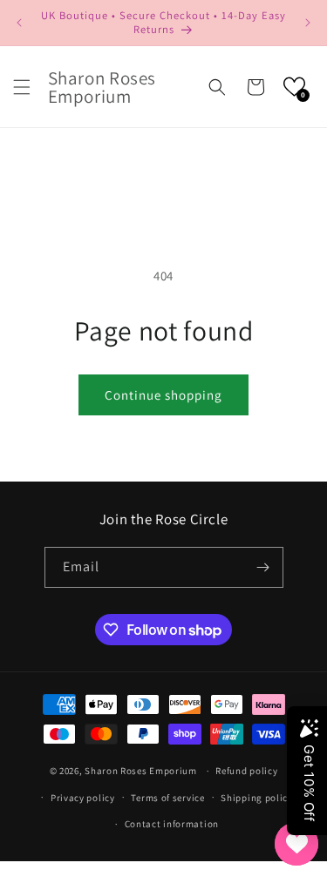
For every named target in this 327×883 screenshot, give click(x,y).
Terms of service (167, 798)
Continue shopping (163, 395)
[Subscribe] (263, 567)
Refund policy (246, 771)
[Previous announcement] (19, 22)
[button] (22, 87)
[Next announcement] (308, 22)
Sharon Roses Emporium (142, 771)
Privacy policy (83, 798)
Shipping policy (257, 798)
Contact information (172, 824)
